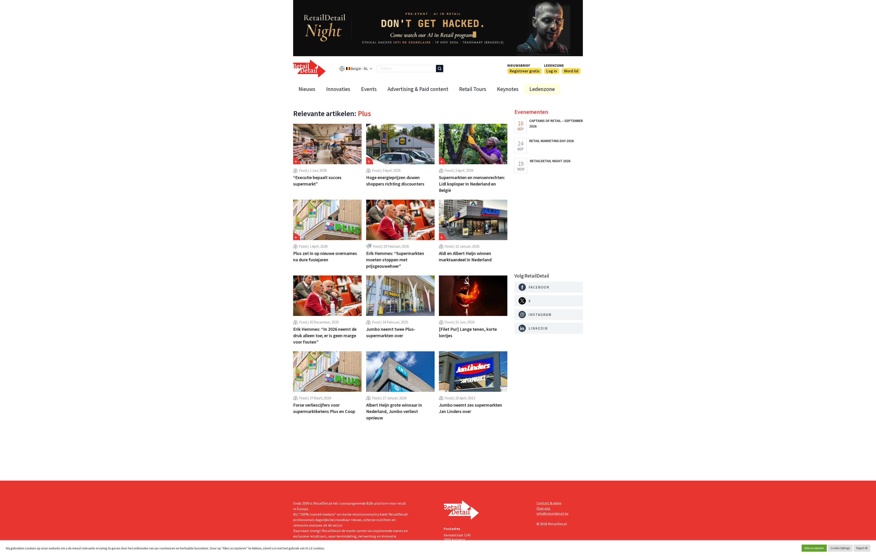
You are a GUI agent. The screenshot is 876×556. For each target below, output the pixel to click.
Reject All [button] (862, 548)
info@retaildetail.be (552, 513)
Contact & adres (549, 503)
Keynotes (508, 89)
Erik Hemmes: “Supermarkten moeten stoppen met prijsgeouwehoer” (395, 259)
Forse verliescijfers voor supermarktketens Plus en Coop (324, 408)
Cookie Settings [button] (840, 548)
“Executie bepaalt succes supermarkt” (317, 181)
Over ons (543, 508)
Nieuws (307, 89)
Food (303, 170)
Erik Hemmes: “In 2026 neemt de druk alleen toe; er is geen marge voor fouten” (325, 335)
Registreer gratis (525, 71)
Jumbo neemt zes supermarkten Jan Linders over (470, 408)
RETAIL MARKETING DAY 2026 (551, 140)
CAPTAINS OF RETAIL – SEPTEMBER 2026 (556, 123)
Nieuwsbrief (518, 65)
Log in (551, 71)
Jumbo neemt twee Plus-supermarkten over (390, 332)
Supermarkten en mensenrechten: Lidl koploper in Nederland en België (472, 184)
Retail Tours (472, 89)
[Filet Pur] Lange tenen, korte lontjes (468, 332)
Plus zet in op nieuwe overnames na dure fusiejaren (325, 256)
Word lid (571, 71)
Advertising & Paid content (418, 89)
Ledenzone (554, 65)
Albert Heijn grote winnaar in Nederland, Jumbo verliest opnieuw (394, 411)
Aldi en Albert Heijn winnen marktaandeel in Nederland (465, 256)
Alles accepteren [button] (814, 548)
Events (369, 89)
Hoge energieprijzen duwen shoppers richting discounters (395, 181)
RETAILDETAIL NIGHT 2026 (550, 161)
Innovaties (338, 89)
